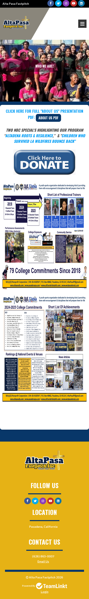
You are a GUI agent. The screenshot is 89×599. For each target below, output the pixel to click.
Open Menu (82, 24)
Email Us (43, 561)
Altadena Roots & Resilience (29, 135)
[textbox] (44, 255)
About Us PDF (48, 117)
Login (44, 591)
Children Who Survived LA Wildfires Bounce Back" (49, 138)
